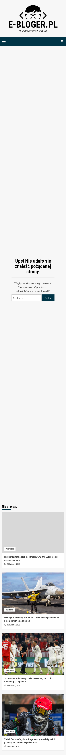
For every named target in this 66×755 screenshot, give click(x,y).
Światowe (9, 610)
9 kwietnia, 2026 (13, 747)
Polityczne (10, 549)
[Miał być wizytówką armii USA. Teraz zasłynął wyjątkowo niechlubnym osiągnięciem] (33, 593)
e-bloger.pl (33, 24)
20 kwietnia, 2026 (13, 564)
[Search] (62, 41)
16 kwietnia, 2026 (13, 625)
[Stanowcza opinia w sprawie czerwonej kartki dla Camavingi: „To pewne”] (33, 654)
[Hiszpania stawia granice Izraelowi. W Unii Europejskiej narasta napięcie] (33, 532)
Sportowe (10, 671)
